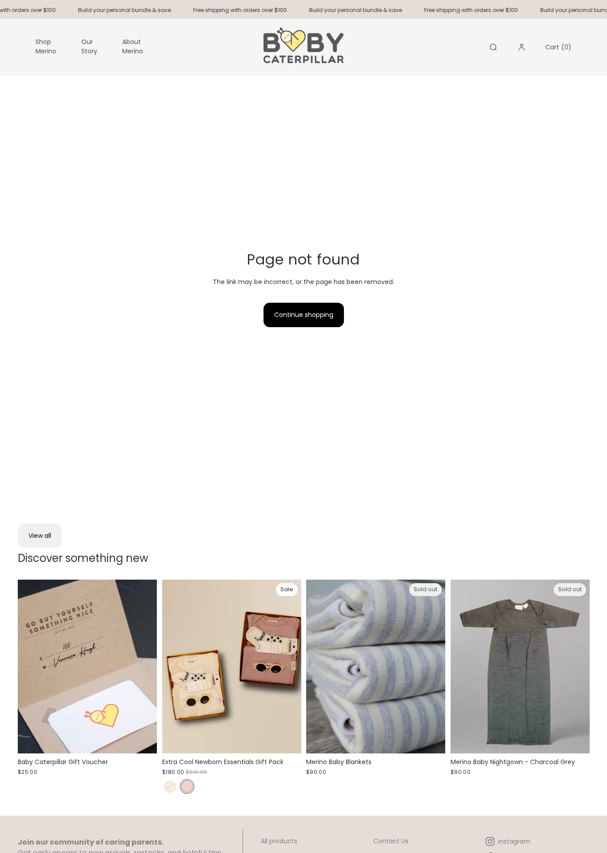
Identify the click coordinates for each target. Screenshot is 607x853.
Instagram (514, 841)
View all (39, 535)
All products (279, 841)
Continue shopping (303, 314)
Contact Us (390, 841)
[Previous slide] (175, 667)
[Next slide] (287, 667)
